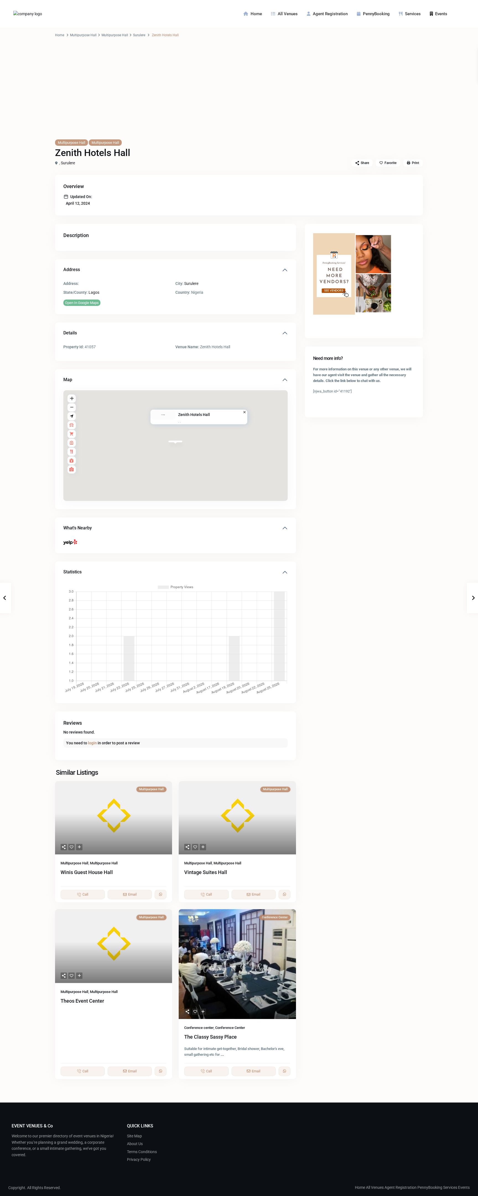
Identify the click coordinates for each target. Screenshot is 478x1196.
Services (413, 13)
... (222, 1054)
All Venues (288, 13)
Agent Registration (330, 13)
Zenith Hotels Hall (194, 414)
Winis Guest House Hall (87, 872)
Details (70, 333)
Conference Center (230, 1028)
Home (256, 13)
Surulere (139, 35)
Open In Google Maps (82, 303)
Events (441, 13)
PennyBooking (376, 13)
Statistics (72, 571)
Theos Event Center (82, 1001)
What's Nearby (77, 528)
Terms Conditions (142, 1152)
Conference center (199, 1028)
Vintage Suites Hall (205, 872)
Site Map (134, 1136)
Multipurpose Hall (83, 35)
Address (71, 269)
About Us (135, 1144)
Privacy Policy (139, 1159)
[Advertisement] (239, 93)
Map (67, 379)
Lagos (94, 292)
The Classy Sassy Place (210, 1037)
